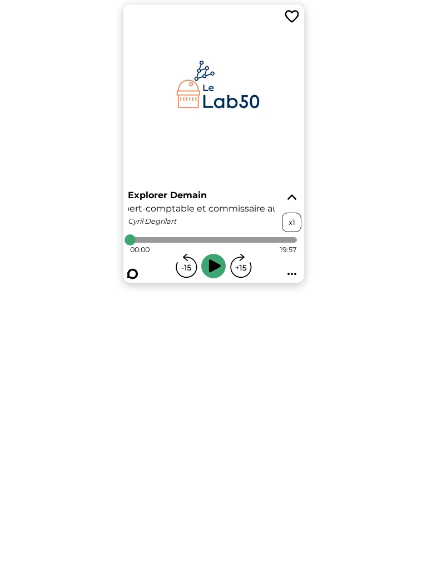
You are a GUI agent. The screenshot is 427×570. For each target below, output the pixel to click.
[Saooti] (132, 273)
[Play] (213, 266)
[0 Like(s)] (292, 16)
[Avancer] (241, 266)
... (292, 270)
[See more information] (292, 197)
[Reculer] (186, 266)
